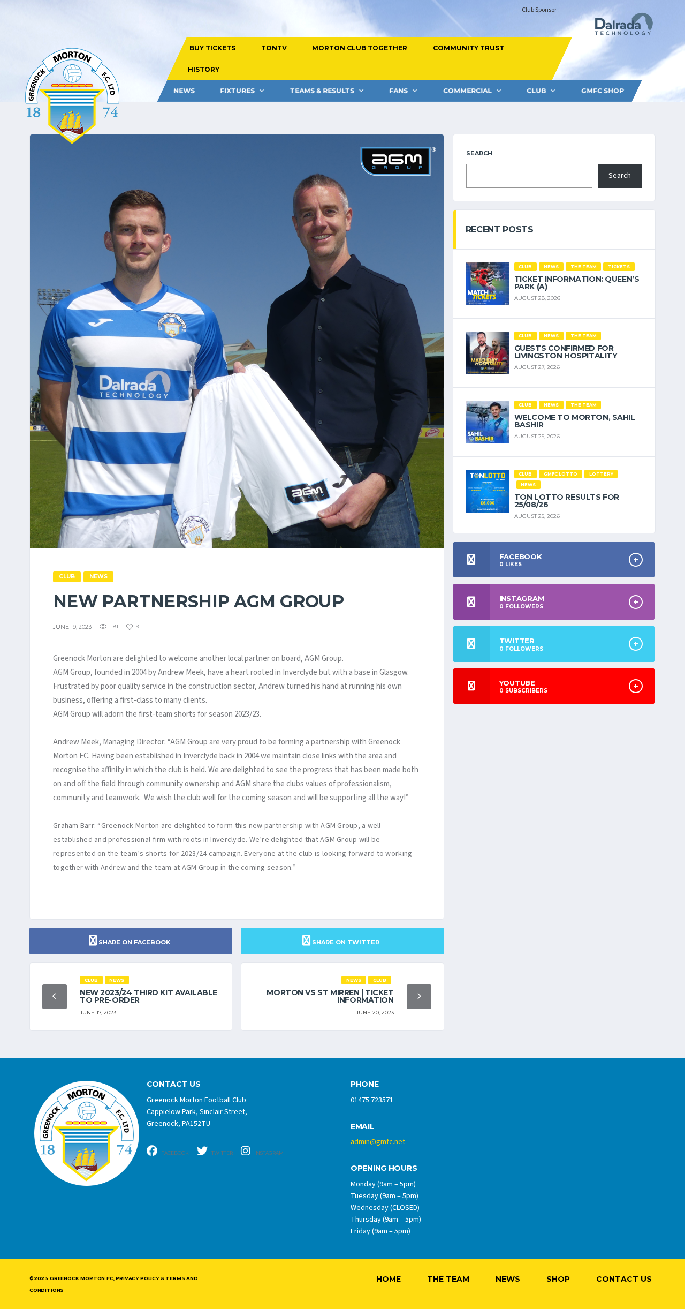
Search (479, 153)
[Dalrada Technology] (619, 27)
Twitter (221, 1153)
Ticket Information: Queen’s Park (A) (577, 282)
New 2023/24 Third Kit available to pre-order (148, 996)
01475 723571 (372, 1100)
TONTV (273, 48)
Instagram (268, 1153)
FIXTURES (237, 91)
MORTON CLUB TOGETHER (359, 48)
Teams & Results (322, 91)
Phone (365, 1084)
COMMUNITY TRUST (468, 48)
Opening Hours (384, 1168)
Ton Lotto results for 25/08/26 (566, 500)
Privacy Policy (137, 1278)
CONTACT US (174, 1084)
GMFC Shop (602, 91)
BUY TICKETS (212, 48)
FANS (398, 91)
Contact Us (624, 1279)
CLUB (536, 91)
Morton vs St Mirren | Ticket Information (330, 996)
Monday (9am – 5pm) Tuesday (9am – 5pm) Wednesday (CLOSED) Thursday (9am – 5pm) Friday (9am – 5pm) (386, 1208)
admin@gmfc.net (378, 1142)
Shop (558, 1279)
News (184, 91)
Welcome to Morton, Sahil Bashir (574, 421)
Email (363, 1126)
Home (388, 1279)
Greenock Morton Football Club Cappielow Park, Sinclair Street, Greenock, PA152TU (197, 1112)
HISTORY (203, 69)
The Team (448, 1279)
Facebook (174, 1153)
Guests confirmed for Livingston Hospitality (566, 351)
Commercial (467, 91)
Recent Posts (500, 229)
